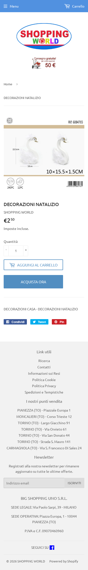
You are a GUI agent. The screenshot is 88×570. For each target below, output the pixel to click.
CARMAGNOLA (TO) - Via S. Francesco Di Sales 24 (44, 448)
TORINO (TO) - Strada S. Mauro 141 (44, 441)
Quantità (11, 241)
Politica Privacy (44, 385)
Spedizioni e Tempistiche (44, 392)
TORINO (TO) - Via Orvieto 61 (44, 429)
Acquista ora (33, 281)
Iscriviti (74, 483)
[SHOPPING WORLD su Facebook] (52, 548)
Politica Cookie (44, 379)
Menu (14, 6)
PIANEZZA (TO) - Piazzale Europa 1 (44, 410)
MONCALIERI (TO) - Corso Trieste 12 (44, 416)
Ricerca (44, 360)
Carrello (77, 6)
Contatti (44, 367)
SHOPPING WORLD (31, 561)
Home (8, 84)
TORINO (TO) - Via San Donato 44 (44, 435)
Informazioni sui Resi (44, 373)
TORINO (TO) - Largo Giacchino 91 (44, 423)
